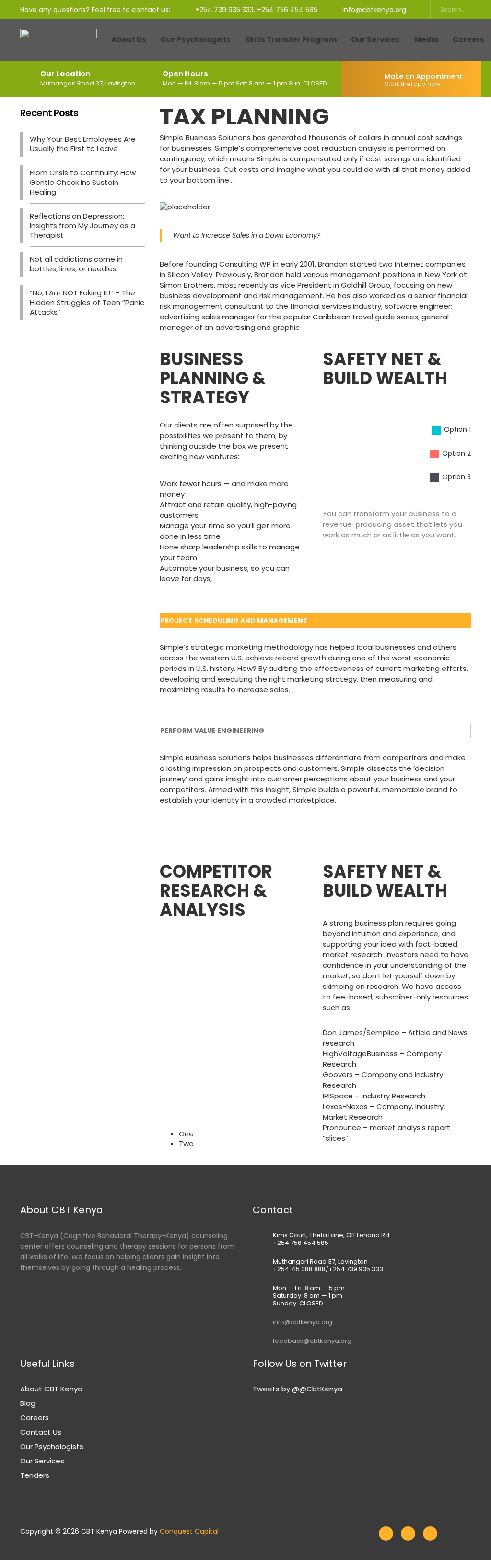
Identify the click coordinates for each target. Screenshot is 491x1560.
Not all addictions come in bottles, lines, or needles (76, 264)
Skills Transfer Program (291, 40)
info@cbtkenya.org (302, 1322)
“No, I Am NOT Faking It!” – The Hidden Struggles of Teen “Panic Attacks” (87, 302)
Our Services (375, 40)
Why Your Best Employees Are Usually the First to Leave (83, 144)
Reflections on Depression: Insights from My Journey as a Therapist (82, 225)
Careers (34, 1418)
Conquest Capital (189, 1531)
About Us (128, 40)
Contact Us (40, 1432)
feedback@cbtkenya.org (312, 1340)
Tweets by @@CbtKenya (297, 1389)
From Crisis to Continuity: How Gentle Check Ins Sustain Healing (83, 182)
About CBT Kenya (51, 1389)
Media (426, 40)
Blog (27, 1403)
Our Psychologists (196, 40)
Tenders (34, 1475)
